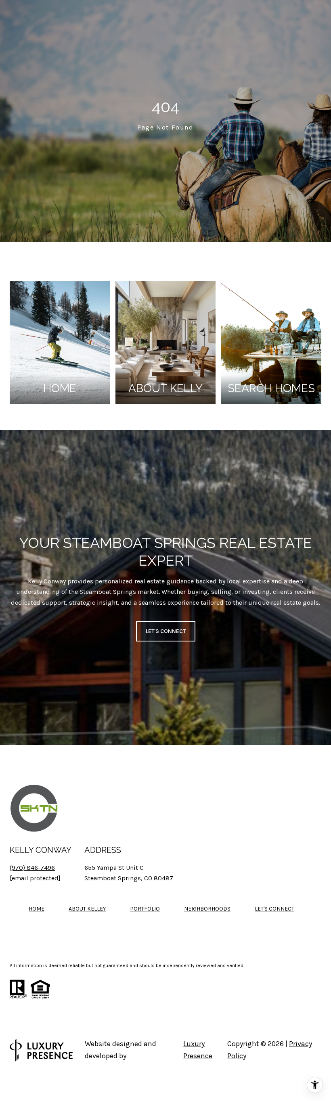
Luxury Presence (197, 1049)
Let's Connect (274, 909)
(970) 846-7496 (32, 867)
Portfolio (145, 908)
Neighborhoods (207, 908)
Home (36, 908)
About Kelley (87, 908)
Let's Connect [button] (166, 631)
